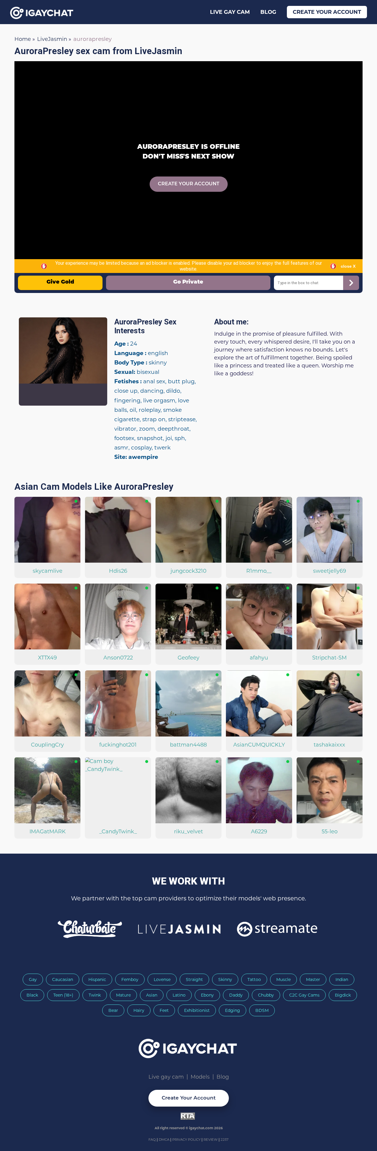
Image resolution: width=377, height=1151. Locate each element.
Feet (164, 1010)
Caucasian (62, 979)
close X (348, 266)
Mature (123, 995)
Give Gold (60, 282)
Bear (113, 1010)
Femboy (129, 979)
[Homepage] (188, 1046)
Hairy (138, 1010)
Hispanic (97, 979)
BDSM (262, 1010)
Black (32, 995)
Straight (194, 979)
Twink (95, 995)
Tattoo (254, 979)
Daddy (236, 995)
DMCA (164, 1139)
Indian (341, 979)
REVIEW (211, 1139)
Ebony (207, 995)
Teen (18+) (63, 995)
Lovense (162, 979)
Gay (33, 979)
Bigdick (343, 995)
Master (313, 979)
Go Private (188, 282)
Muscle (283, 979)
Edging (232, 1010)
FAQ (152, 1139)
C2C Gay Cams (304, 995)
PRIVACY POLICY (186, 1139)
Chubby (266, 995)
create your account (188, 184)
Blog (268, 12)
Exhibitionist (197, 1010)
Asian (151, 995)
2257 (225, 1139)
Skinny (225, 979)
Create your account (327, 12)
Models (200, 1077)
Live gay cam (230, 12)
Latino (179, 995)
